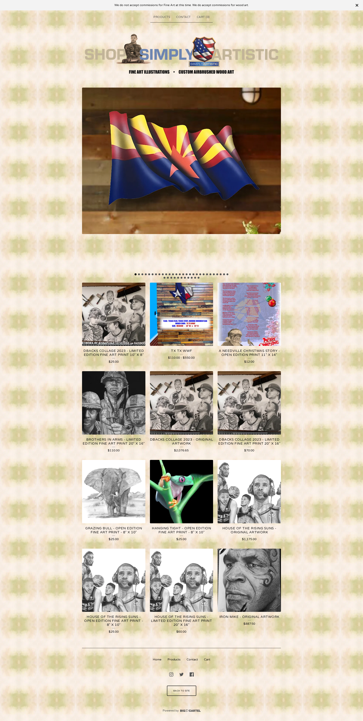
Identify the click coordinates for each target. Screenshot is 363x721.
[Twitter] (181, 674)
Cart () (203, 17)
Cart (207, 659)
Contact (183, 17)
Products (161, 17)
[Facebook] (192, 674)
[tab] (136, 274)
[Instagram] (171, 674)
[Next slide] (276, 179)
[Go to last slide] (87, 179)
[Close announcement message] (357, 5)
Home (157, 659)
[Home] (181, 54)
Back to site (181, 690)
